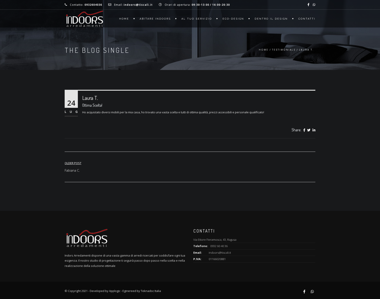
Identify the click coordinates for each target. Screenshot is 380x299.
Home (124, 18)
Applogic (114, 291)
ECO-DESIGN (233, 18)
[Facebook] (304, 130)
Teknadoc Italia (151, 291)
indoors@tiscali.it (220, 253)
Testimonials (284, 49)
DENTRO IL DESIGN (271, 18)
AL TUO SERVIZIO (196, 18)
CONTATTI (306, 18)
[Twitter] (309, 130)
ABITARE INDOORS (155, 18)
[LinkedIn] (313, 130)
